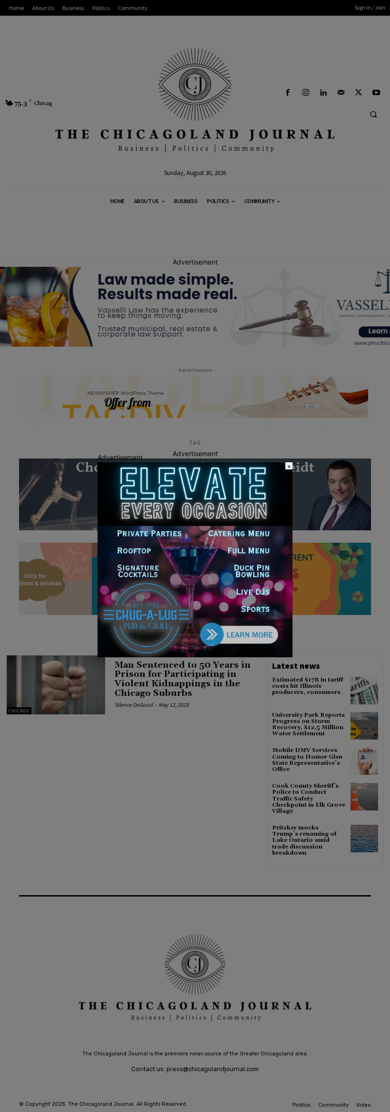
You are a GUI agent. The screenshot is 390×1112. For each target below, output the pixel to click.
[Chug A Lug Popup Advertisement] (195, 655)
